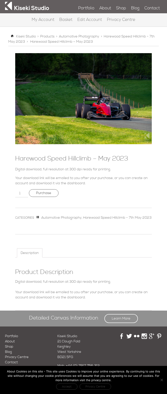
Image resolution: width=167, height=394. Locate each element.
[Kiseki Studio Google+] (151, 338)
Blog (135, 8)
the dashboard (73, 183)
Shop (121, 8)
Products (47, 36)
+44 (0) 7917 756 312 (83, 366)
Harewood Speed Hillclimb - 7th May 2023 (117, 217)
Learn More (121, 318)
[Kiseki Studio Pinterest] (159, 338)
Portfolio (86, 8)
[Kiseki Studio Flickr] (136, 338)
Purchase (43, 193)
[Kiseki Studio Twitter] (129, 338)
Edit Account (89, 19)
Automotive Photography (79, 36)
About (105, 8)
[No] (161, 380)
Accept (67, 386)
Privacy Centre (121, 19)
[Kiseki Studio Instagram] (144, 338)
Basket (65, 19)
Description (30, 253)
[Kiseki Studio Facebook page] (121, 338)
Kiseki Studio (26, 36)
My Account (43, 19)
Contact (152, 8)
